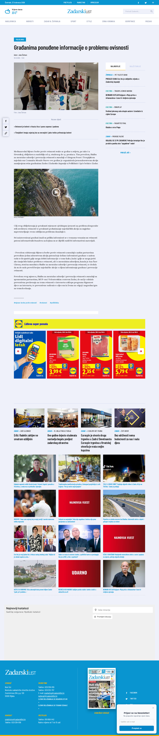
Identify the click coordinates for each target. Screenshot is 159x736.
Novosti (30, 21)
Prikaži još (125, 152)
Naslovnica (10, 21)
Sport (73, 21)
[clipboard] (6, 133)
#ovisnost (43, 302)
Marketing (81, 2)
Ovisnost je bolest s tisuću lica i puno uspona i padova (37, 126)
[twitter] (146, 2)
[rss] (153, 2)
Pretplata (68, 2)
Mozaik (148, 21)
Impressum (94, 2)
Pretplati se (137, 728)
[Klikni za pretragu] (151, 11)
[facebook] (138, 2)
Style (89, 21)
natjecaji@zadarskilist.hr (47, 696)
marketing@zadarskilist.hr (54, 693)
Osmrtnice (130, 21)
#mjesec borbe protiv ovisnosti (25, 302)
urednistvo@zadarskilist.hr (15, 719)
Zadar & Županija (52, 21)
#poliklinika (54, 302)
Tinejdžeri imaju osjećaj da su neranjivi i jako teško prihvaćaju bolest (43, 132)
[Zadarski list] (79, 11)
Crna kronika (108, 21)
